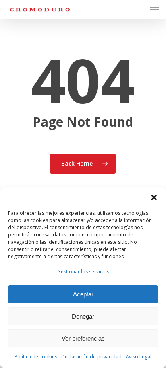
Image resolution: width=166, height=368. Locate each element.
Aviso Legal (138, 356)
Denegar (83, 316)
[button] (154, 197)
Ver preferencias (83, 338)
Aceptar (83, 294)
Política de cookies (36, 356)
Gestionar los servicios (83, 271)
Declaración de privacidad (91, 356)
